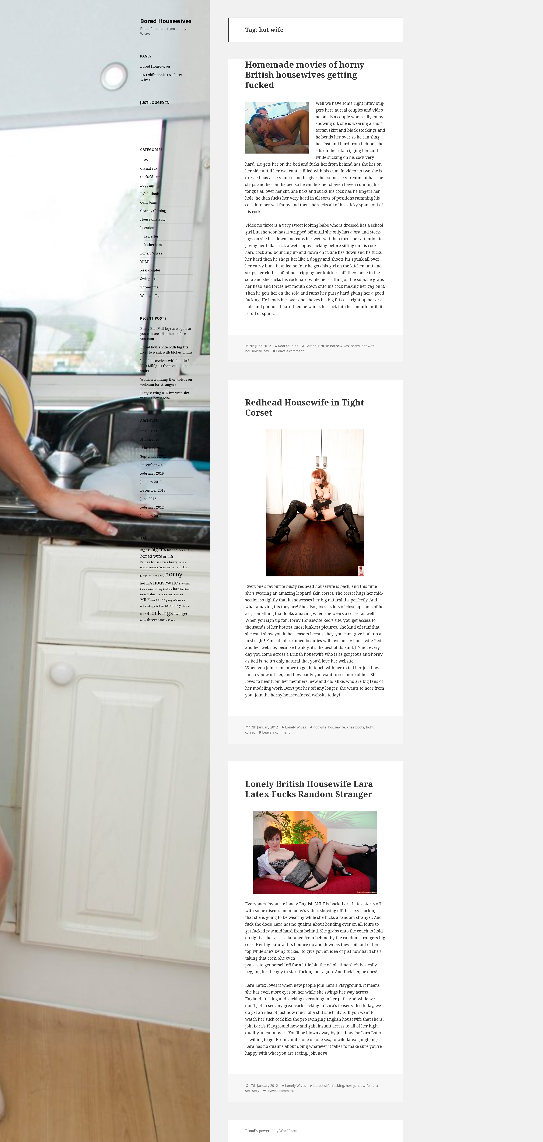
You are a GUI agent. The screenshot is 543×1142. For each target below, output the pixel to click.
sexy (176, 605)
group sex (145, 575)
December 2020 (152, 465)
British (168, 557)
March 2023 (149, 439)
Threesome (149, 287)
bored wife (151, 556)
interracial (184, 583)
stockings (160, 613)
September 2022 (153, 456)
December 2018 (152, 490)
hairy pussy (158, 575)
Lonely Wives (151, 253)
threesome (156, 619)
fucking (184, 567)
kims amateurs (148, 589)
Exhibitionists (151, 193)
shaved (186, 606)
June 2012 (148, 498)
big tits (158, 549)
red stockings (147, 606)
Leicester (151, 236)
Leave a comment (290, 351)
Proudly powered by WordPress (271, 1130)
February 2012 (152, 507)
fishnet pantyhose (168, 567)
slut (143, 614)
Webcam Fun (150, 295)
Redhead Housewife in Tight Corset (304, 407)
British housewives (154, 562)
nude (161, 600)
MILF (144, 261)
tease (143, 620)
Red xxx (159, 606)
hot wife (146, 583)
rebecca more (180, 600)
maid (170, 594)
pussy (169, 600)
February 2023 (152, 448)
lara (176, 588)
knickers (167, 589)
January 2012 (151, 515)
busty (173, 562)
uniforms (170, 620)
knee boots (355, 727)
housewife (165, 582)
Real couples (150, 270)
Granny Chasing (153, 210)
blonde (172, 550)
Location (147, 227)
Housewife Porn (153, 219)
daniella (153, 567)
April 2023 (148, 431)
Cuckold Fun (150, 177)
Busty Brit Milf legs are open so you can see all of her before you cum (165, 333)
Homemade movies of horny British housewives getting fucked (304, 74)
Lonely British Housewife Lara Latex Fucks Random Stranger (309, 789)
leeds (143, 594)
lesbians (162, 594)
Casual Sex (148, 168)
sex (168, 605)
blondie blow (185, 550)
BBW (144, 160)
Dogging (147, 185)
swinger (181, 613)
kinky (159, 589)
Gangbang (148, 202)
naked (153, 600)
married (178, 594)
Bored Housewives (166, 21)
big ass (145, 550)
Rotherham (153, 244)
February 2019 (152, 473)
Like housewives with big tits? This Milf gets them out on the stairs (164, 365)
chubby (182, 562)
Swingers (147, 278)
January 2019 (151, 481)
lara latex (185, 589)
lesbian (152, 594)
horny (174, 574)
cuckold (144, 567)
